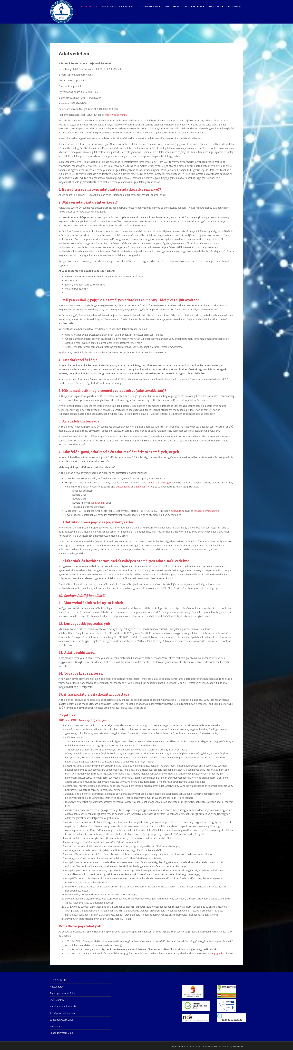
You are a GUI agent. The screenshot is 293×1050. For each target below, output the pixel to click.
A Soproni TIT (88, 6)
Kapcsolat (55, 1026)
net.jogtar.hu (217, 953)
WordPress (237, 1046)
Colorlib (216, 1046)
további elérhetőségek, (159, 482)
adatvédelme (123, 486)
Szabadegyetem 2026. (62, 1032)
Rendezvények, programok (116, 6)
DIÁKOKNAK (215, 6)
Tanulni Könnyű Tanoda (63, 1006)
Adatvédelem (57, 986)
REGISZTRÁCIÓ (172, 6)
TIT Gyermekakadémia (149, 6)
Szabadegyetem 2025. (62, 1019)
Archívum (233, 6)
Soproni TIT (177, 1046)
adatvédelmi (141, 486)
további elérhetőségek (206, 510)
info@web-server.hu (116, 114)
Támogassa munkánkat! (63, 993)
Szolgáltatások (193, 6)
